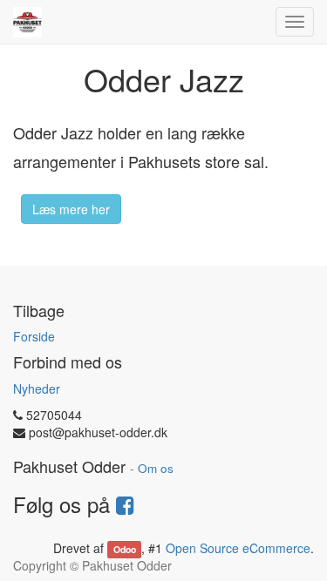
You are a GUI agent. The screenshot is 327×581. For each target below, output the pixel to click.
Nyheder (36, 388)
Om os (156, 468)
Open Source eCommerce (238, 548)
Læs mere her (71, 209)
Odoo (124, 549)
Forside (34, 336)
